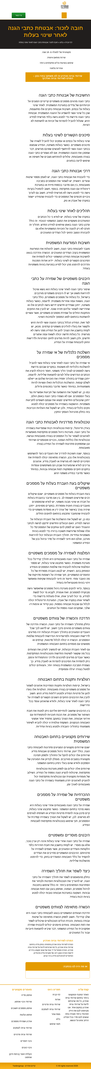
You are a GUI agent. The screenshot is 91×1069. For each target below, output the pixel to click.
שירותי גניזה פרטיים (23, 1034)
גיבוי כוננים (27, 1047)
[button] (64, 15)
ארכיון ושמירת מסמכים (21, 1021)
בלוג (61, 42)
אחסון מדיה (26, 995)
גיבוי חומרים (26, 1041)
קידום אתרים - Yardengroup (24, 1066)
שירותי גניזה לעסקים (22, 1028)
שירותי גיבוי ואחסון (23, 1001)
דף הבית (68, 42)
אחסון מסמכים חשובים (21, 1008)
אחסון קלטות (26, 1015)
